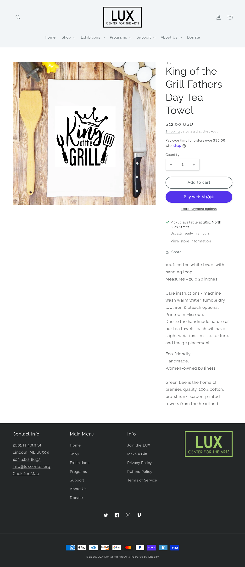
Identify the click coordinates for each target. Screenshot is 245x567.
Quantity (172, 155)
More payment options (199, 209)
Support (77, 480)
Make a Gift (137, 454)
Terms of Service (142, 480)
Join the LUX (138, 445)
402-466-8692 (27, 459)
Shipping (173, 131)
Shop (74, 454)
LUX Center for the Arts (114, 556)
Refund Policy (139, 472)
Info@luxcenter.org (31, 466)
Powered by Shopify (145, 556)
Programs (78, 472)
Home (75, 445)
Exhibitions (79, 463)
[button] (18, 17)
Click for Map (26, 473)
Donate (76, 498)
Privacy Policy (139, 463)
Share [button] (176, 252)
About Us (78, 489)
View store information (191, 241)
